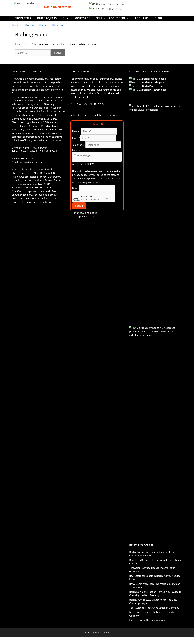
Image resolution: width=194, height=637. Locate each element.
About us (141, 18)
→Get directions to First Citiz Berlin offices (93, 115)
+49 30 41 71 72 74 (111, 9)
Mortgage (82, 18)
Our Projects (47, 18)
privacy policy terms (83, 174)
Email (76, 138)
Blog (158, 18)
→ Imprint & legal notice (83, 212)
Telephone (78, 144)
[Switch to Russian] (57, 25)
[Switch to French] (44, 25)
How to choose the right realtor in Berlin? (151, 620)
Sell (99, 18)
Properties (23, 18)
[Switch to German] (31, 25)
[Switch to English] (17, 25)
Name (76, 131)
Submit (79, 205)
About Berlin (119, 18)
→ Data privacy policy (82, 216)
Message (77, 150)
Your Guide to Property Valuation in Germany (154, 607)
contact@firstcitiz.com (111, 4)
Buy (65, 18)
